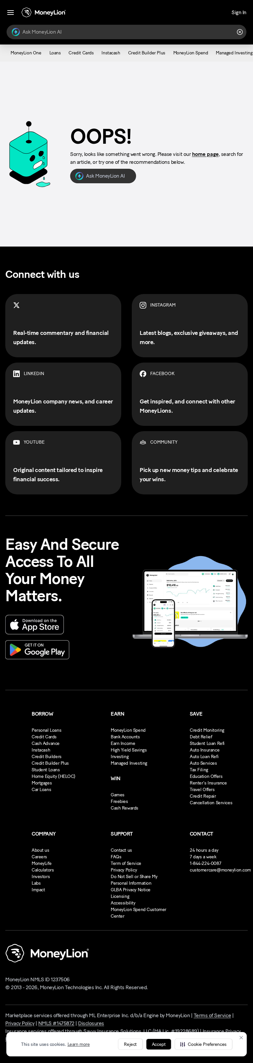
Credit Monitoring (207, 730)
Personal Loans (46, 730)
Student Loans (46, 770)
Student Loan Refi (207, 743)
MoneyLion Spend (128, 730)
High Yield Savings (129, 750)
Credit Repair (203, 796)
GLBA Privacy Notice (131, 890)
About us (40, 850)
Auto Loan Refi (204, 756)
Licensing (120, 896)
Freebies (119, 801)
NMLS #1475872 (56, 1023)
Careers (39, 857)
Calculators (43, 870)
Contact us (121, 850)
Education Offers (206, 776)
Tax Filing (199, 770)
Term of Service (126, 863)
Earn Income (123, 743)
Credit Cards (44, 737)
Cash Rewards (124, 808)
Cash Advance (46, 743)
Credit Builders (47, 756)
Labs (36, 883)
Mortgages (42, 783)
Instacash (41, 750)
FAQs (116, 857)
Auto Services (203, 763)
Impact (38, 890)
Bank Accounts (125, 737)
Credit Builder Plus (50, 763)
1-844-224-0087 (205, 863)
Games (118, 795)
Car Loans (41, 789)
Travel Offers (202, 789)
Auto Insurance (204, 750)
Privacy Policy (124, 870)
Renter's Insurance (208, 783)
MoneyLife (41, 863)
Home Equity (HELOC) (53, 776)
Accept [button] (158, 1044)
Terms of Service (212, 1015)
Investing (119, 756)
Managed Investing (129, 763)
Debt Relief (201, 737)
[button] (203, 1044)
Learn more (79, 1044)
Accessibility (123, 903)
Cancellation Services (211, 803)
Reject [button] (130, 1044)
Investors (41, 876)
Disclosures (91, 1023)
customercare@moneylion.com (220, 870)
